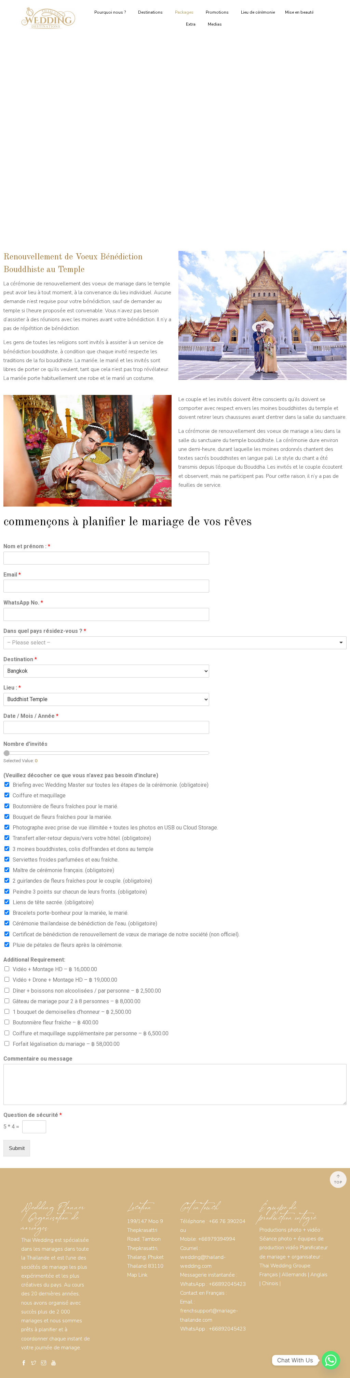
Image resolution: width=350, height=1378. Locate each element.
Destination (20, 659)
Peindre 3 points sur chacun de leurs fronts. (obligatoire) (80, 892)
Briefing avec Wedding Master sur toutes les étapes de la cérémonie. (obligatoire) (110, 785)
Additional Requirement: (34, 959)
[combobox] (175, 642)
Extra (191, 24)
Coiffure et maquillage (39, 795)
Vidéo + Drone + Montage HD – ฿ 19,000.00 (65, 980)
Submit (17, 1148)
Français (268, 1274)
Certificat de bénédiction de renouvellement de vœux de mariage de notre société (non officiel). (126, 934)
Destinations (150, 12)
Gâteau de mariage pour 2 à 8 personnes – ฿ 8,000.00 (76, 1001)
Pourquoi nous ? (110, 12)
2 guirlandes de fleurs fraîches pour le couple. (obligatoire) (82, 881)
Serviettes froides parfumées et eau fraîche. (66, 859)
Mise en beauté (299, 12)
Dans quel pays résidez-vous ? (44, 631)
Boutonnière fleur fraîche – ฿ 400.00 (55, 1022)
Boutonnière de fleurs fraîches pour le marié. (65, 806)
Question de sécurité (32, 1115)
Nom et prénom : (26, 546)
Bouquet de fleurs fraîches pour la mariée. (62, 817)
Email (12, 574)
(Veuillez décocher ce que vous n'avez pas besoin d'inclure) (80, 775)
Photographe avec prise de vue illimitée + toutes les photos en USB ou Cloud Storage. (115, 827)
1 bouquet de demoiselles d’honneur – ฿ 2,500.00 (72, 1012)
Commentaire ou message (37, 1058)
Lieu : (12, 687)
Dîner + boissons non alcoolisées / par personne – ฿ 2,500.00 (87, 991)
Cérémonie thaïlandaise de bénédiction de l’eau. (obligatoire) (85, 923)
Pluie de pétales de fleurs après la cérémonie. (68, 945)
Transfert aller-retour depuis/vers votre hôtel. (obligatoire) (82, 838)
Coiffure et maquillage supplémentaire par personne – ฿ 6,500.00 (91, 1033)
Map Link (137, 1275)
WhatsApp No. (23, 602)
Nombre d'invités (25, 744)
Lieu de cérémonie (258, 12)
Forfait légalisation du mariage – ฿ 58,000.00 (66, 1044)
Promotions (217, 12)
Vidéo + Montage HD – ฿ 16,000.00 (55, 969)
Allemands (294, 1274)
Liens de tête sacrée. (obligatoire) (53, 902)
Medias (215, 24)
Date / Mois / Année (30, 716)
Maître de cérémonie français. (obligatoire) (63, 870)
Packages (184, 12)
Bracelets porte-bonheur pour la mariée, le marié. (71, 913)
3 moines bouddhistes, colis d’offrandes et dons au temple (83, 849)
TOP (338, 1182)
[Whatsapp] (331, 1360)
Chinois (270, 1283)
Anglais (318, 1274)
